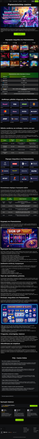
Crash (24, 42)
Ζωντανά (14, 42)
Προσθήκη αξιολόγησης (33, 405)
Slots (33, 42)
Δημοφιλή (4, 42)
